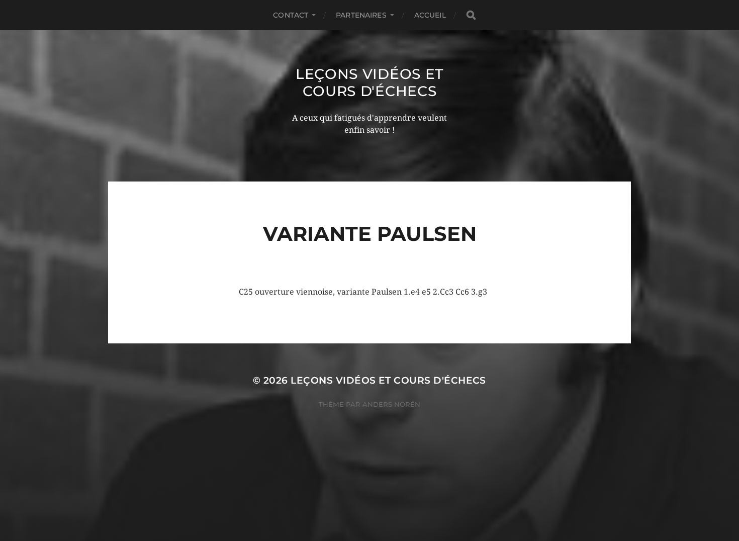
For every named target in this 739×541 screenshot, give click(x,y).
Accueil (430, 15)
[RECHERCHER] (471, 15)
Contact (290, 15)
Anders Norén (391, 404)
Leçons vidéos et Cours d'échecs (369, 82)
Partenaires (361, 15)
